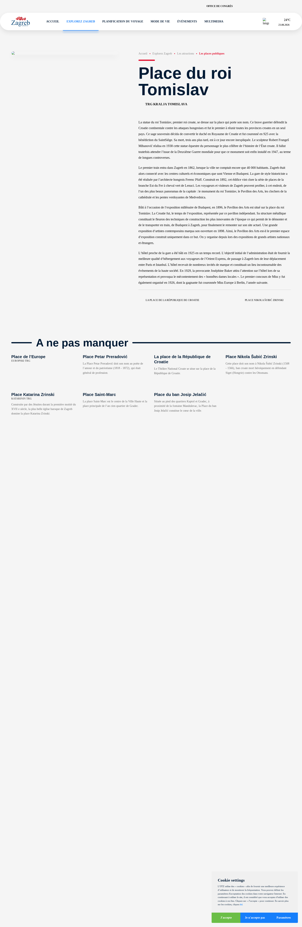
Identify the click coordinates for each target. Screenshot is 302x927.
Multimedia (213, 21)
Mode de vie (160, 21)
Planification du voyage (122, 21)
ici (241, 904)
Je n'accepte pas (255, 917)
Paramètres (284, 917)
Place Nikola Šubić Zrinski (264, 300)
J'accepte (226, 917)
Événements (187, 21)
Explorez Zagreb (81, 21)
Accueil (52, 21)
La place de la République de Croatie (172, 300)
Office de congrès (219, 6)
